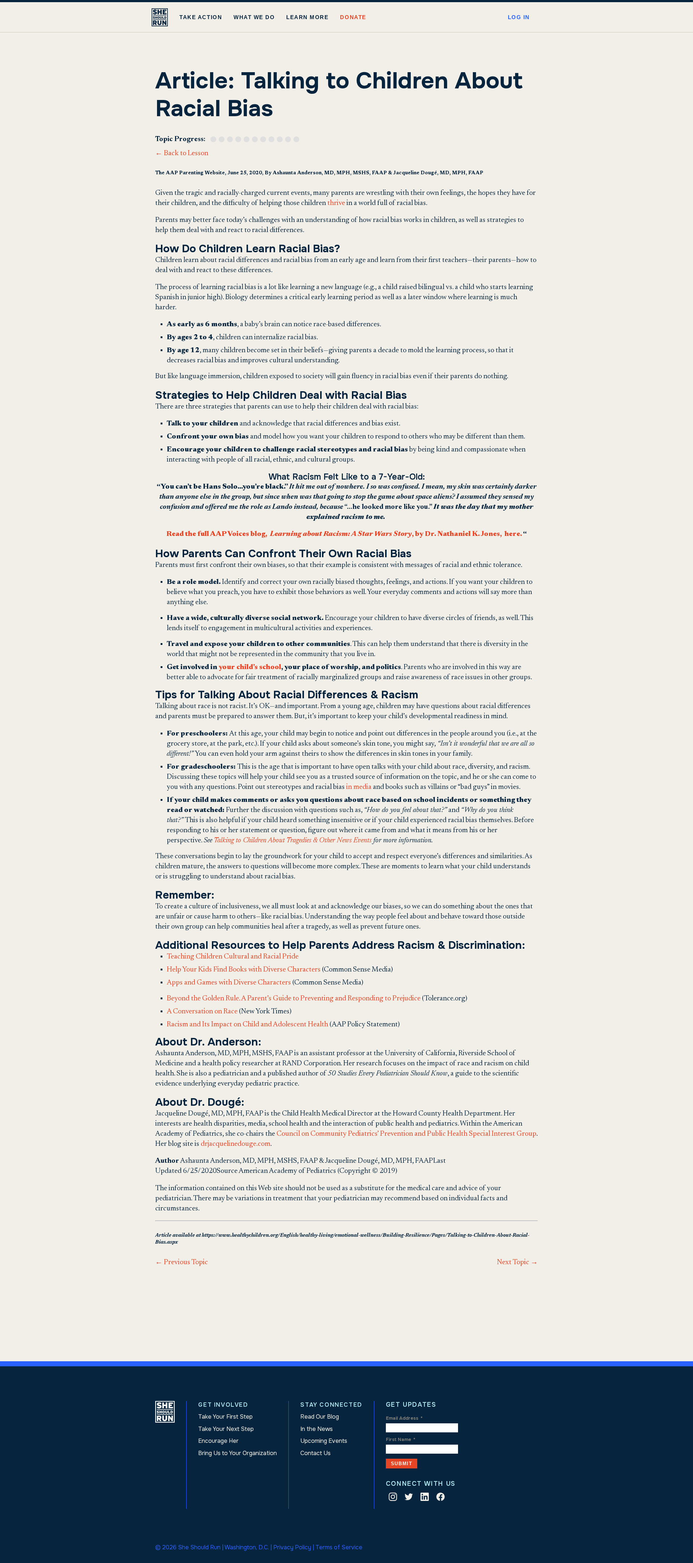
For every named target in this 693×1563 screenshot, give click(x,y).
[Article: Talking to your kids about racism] (264, 139)
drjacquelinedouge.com (235, 1144)
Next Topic (517, 1262)
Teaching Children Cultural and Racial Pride (232, 956)
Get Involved (223, 1405)
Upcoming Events (323, 1441)
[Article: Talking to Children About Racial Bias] (231, 139)
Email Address (404, 1418)
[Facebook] (440, 1498)
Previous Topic (181, 1262)
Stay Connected (331, 1405)
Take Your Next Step (226, 1429)
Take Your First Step (225, 1416)
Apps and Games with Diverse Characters (229, 982)
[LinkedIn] (424, 1498)
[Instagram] (393, 1498)
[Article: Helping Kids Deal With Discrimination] (248, 139)
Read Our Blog (319, 1416)
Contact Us (315, 1453)
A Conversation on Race (202, 1011)
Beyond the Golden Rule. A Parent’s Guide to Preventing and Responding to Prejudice (293, 998)
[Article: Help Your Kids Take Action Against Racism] (223, 139)
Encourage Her (218, 1441)
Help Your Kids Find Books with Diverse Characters (244, 969)
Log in (519, 17)
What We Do (254, 17)
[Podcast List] (297, 139)
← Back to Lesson (181, 153)
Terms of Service (338, 1547)
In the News (316, 1429)
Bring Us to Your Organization (237, 1453)
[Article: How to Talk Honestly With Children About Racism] (273, 139)
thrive (336, 203)
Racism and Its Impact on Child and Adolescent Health (247, 1024)
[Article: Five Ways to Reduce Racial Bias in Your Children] (239, 139)
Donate (353, 17)
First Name (400, 1439)
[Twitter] (409, 1498)
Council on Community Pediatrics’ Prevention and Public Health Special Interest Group (406, 1134)
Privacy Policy (292, 1547)
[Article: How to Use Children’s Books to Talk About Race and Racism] (281, 139)
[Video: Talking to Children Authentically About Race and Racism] (214, 139)
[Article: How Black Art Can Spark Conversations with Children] (289, 139)
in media (358, 787)
